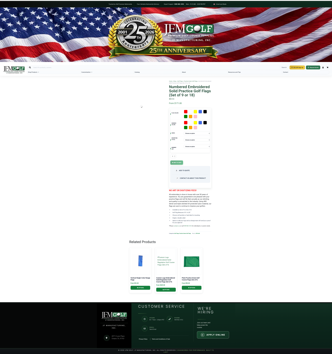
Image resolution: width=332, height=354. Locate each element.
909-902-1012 (179, 4)
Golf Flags (180, 81)
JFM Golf (197, 233)
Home (170, 81)
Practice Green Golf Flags (190, 81)
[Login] (323, 67)
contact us (177, 226)
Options (141, 287)
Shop (174, 81)
